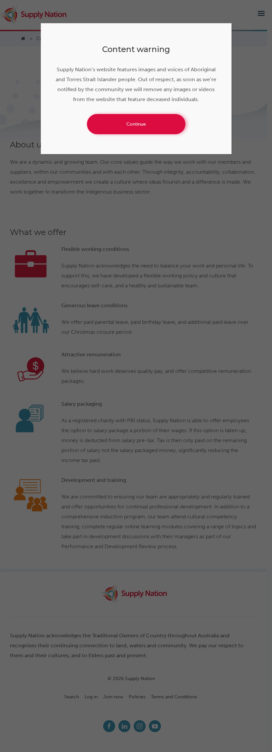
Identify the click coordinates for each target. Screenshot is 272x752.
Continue (136, 124)
